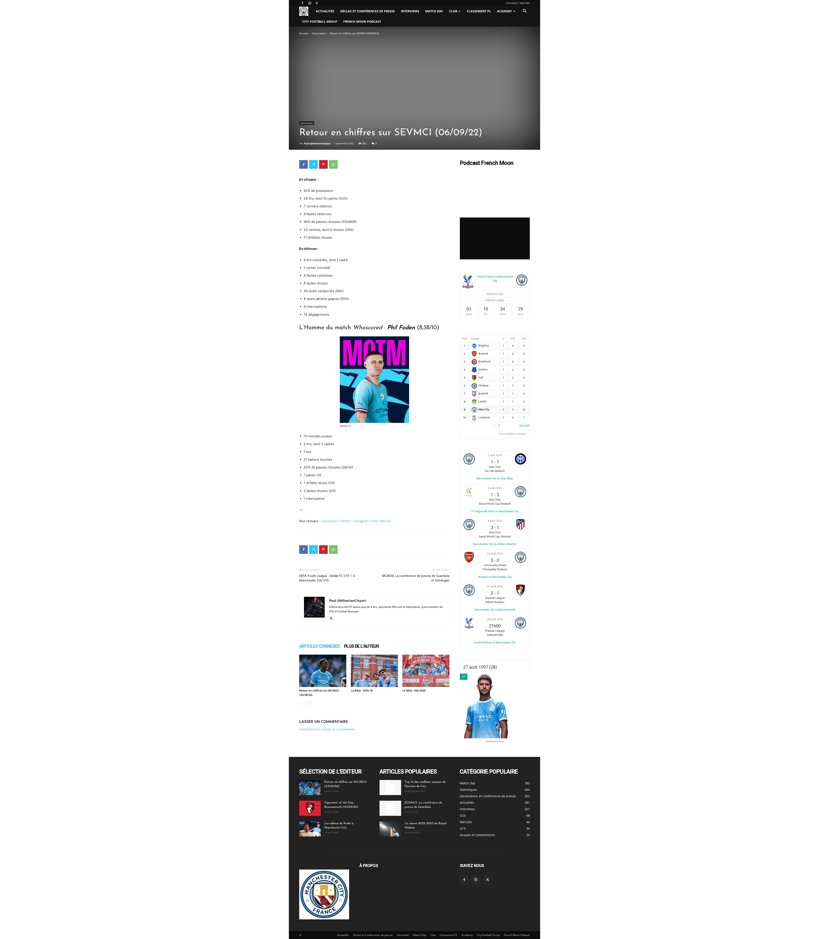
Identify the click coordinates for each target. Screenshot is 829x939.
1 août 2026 (495, 455)
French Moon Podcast (362, 21)
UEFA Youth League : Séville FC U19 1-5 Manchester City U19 (327, 578)
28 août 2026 (495, 619)
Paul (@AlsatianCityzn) (317, 143)
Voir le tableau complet (512, 433)
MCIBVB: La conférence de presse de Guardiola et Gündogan (415, 578)
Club (453, 11)
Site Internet (381, 521)
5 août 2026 (495, 488)
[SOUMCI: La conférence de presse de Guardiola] (390, 808)
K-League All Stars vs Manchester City (494, 511)
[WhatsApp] (333, 164)
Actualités (325, 11)
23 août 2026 (495, 586)
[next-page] (309, 703)
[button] (524, 11)
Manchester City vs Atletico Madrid (494, 544)
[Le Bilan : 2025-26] (374, 671)
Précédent (467, 425)
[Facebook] (302, 3)
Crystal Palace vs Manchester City (495, 642)
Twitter (344, 521)
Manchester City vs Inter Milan (494, 478)
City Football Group (319, 21)
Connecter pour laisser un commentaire (326, 729)
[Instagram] (309, 3)
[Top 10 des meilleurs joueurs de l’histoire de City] (390, 787)
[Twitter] (316, 3)
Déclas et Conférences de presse (367, 11)
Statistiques (319, 33)
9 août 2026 (495, 520)
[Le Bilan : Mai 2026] (425, 671)
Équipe (475, 338)
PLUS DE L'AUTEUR (361, 646)
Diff (513, 338)
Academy (504, 11)
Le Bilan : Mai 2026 (414, 690)
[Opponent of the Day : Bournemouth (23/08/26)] (310, 808)
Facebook (328, 521)
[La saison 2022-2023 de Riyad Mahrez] (390, 829)
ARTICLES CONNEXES (319, 646)
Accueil (303, 33)
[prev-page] (302, 703)
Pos (464, 338)
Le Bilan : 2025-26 (362, 690)
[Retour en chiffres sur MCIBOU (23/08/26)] (322, 671)
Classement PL (479, 11)
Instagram (361, 521)
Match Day (434, 11)
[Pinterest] (323, 164)
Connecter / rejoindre (518, 3)
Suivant (524, 425)
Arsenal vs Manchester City (495, 576)
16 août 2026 (495, 553)
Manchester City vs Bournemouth (495, 609)
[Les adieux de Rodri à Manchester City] (310, 829)
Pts (524, 338)
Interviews (410, 11)
